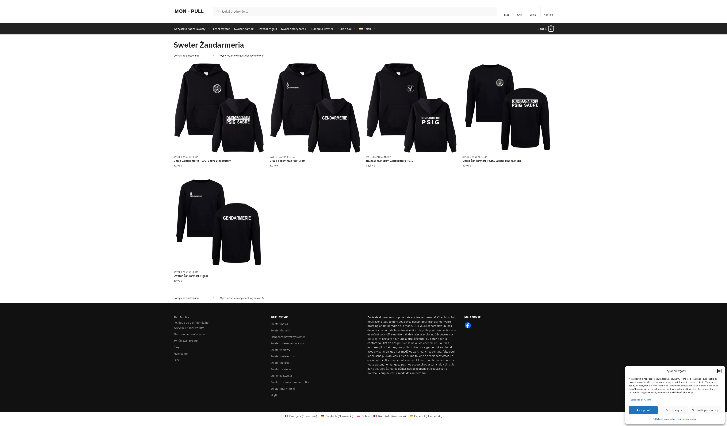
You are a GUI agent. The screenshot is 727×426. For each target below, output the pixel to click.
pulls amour (407, 360)
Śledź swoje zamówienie (189, 334)
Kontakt (548, 14)
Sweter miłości (279, 363)
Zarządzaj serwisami (641, 399)
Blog (506, 14)
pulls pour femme (433, 330)
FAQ (519, 14)
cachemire (430, 343)
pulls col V (374, 339)
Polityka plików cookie (663, 418)
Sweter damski (280, 330)
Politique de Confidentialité (191, 322)
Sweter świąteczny (282, 356)
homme (451, 330)
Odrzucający (674, 410)
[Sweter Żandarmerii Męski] (219, 223)
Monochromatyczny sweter (287, 337)
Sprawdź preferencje (705, 410)
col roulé (448, 364)
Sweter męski (279, 324)
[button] (719, 371)
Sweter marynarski (282, 388)
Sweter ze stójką (281, 369)
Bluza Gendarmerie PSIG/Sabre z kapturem (202, 160)
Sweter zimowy (280, 350)
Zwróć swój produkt (186, 340)
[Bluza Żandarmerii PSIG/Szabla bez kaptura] (507, 108)
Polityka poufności (686, 418)
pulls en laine (406, 343)
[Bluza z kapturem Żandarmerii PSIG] (411, 108)
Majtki (274, 395)
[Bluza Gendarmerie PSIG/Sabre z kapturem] (219, 108)
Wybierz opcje (218, 173)
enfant (375, 334)
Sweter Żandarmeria (186, 157)
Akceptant (643, 410)
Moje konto (181, 353)
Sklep (533, 14)
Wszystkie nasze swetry (189, 328)
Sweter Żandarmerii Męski (191, 276)
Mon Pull (449, 317)
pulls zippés (380, 368)
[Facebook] (467, 325)
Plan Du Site (181, 317)
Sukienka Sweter (281, 375)
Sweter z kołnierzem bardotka (289, 382)
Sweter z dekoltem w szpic (287, 343)
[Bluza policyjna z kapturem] (315, 108)
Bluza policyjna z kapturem (287, 160)
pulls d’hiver (411, 347)
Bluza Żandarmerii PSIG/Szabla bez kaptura (491, 160)
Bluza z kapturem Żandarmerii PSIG (390, 160)
